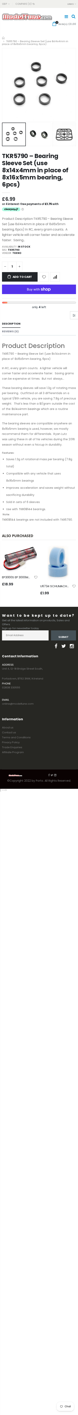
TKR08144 (25, 509)
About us (7, 727)
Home (3, 38)
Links (70, 4)
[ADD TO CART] (31, 552)
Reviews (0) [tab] (10, 331)
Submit (63, 637)
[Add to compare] (55, 277)
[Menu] (66, 16)
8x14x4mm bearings (26, 409)
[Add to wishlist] (44, 277)
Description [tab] (11, 324)
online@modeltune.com (18, 704)
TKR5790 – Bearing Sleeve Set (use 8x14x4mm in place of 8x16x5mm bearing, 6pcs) (35, 170)
